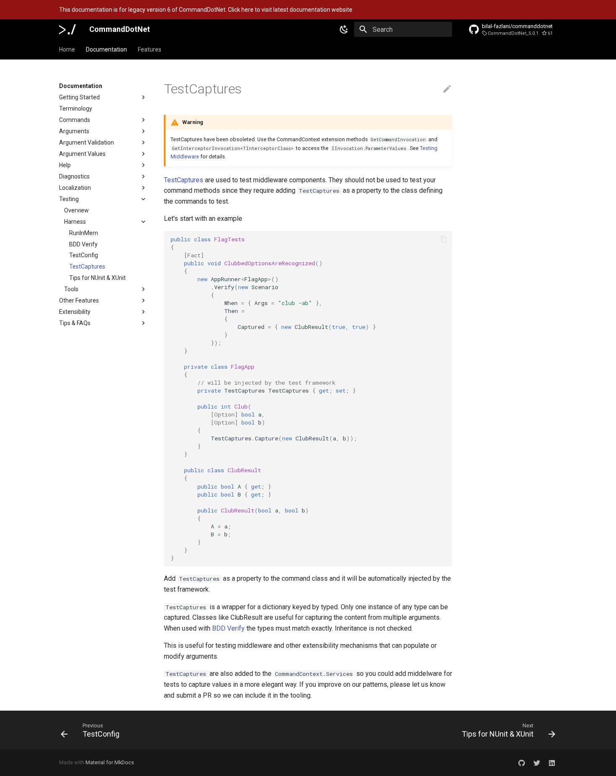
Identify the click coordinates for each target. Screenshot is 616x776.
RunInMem (83, 233)
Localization (75, 187)
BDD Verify (83, 244)
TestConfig (83, 255)
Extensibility (75, 311)
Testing (69, 199)
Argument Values (82, 153)
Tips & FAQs (75, 323)
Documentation (106, 49)
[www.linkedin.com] (552, 762)
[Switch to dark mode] (344, 29)
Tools (71, 289)
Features (149, 49)
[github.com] (521, 762)
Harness (75, 221)
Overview (76, 210)
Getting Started (79, 97)
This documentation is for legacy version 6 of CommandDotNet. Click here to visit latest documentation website (205, 9)
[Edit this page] (447, 89)
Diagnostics (74, 176)
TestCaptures (87, 266)
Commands (74, 119)
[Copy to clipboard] (444, 239)
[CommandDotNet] (67, 29)
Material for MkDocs (109, 762)
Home (67, 49)
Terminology (75, 108)
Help (65, 165)
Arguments (74, 131)
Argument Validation (86, 142)
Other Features (79, 300)
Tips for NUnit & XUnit (97, 277)
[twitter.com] (537, 762)
